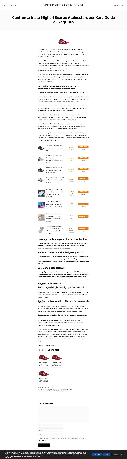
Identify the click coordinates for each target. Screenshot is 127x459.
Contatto (116, 5)
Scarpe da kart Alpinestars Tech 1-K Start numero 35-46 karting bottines (55, 180)
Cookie (39, 456)
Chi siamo (13, 5)
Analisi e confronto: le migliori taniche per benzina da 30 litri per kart (56, 389)
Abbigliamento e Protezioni (46, 387)
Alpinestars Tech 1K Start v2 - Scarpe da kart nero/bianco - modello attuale (54, 170)
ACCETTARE (97, 454)
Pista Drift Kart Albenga (63, 5)
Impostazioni (116, 454)
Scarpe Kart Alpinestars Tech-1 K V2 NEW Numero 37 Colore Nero (55, 148)
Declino (106, 454)
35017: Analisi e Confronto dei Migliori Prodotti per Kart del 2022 (55, 390)
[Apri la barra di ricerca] (122, 5)
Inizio (6, 5)
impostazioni (8, 457)
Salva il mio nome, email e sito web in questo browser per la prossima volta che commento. (61, 439)
